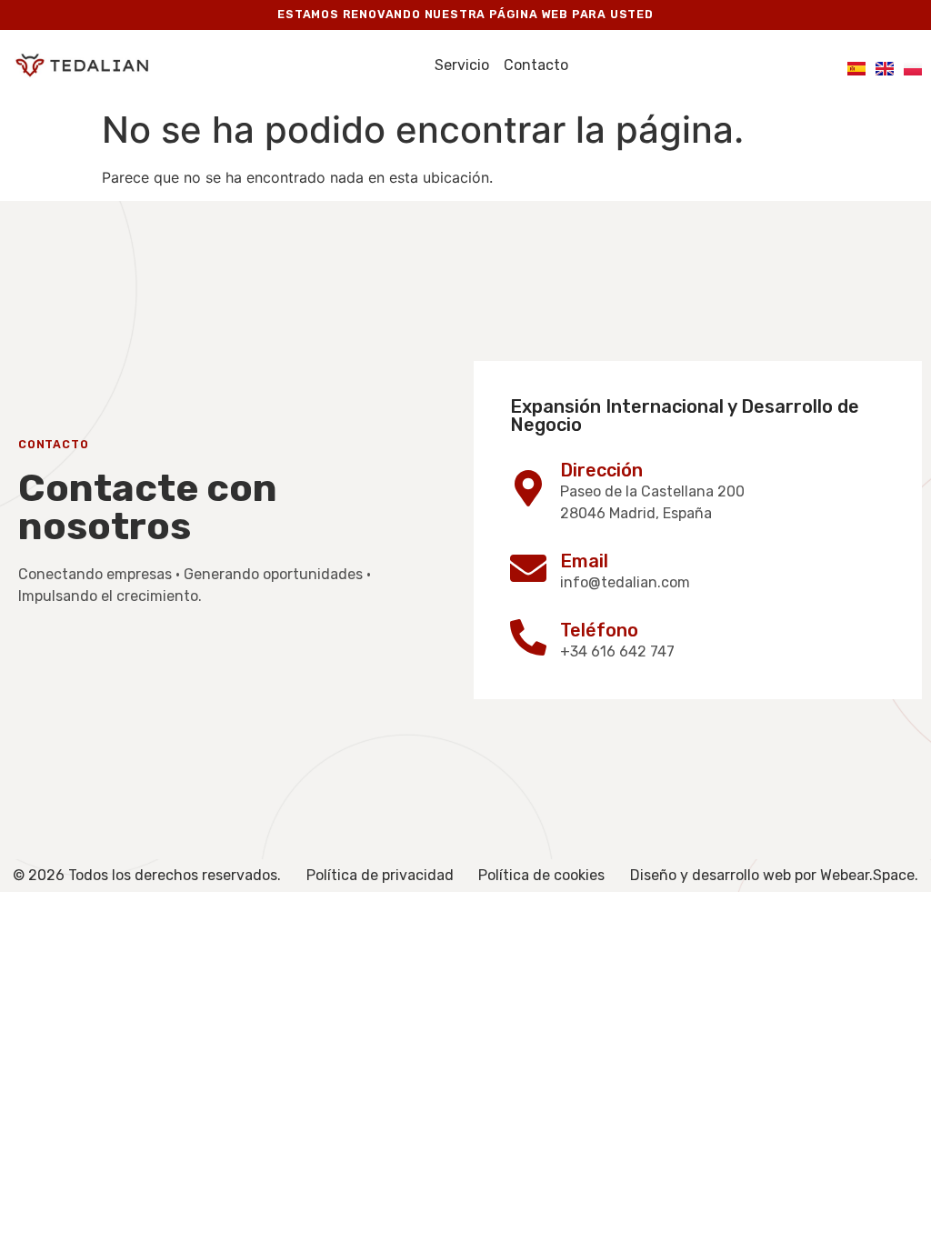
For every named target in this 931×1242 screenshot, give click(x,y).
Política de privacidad (380, 875)
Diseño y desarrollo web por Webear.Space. (774, 875)
